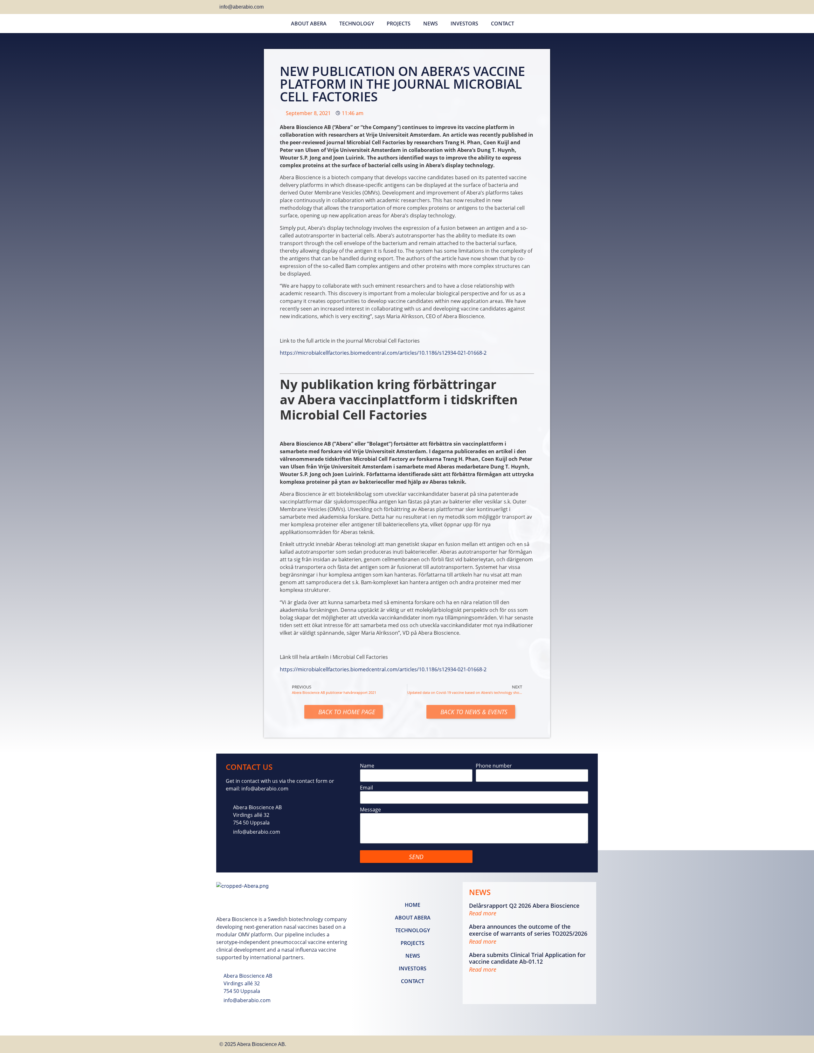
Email (366, 788)
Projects (398, 23)
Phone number (494, 766)
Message (370, 810)
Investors (464, 23)
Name (367, 766)
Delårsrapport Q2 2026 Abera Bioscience (524, 905)
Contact (502, 23)
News (430, 23)
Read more (482, 913)
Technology (356, 23)
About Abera (309, 23)
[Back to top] (587, 1043)
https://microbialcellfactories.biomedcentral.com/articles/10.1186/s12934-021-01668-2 (383, 352)
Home (412, 904)
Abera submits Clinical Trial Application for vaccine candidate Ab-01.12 (527, 958)
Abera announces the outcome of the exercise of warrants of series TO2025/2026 (528, 930)
